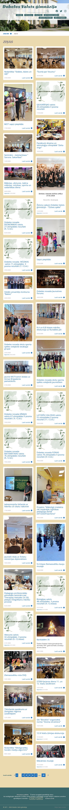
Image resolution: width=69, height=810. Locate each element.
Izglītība (38, 15)
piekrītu (39, 798)
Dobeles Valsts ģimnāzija (30, 6)
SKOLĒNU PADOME (46, 18)
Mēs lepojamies (60, 18)
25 (43, 775)
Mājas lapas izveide (60, 807)
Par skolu (28, 15)
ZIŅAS (63, 15)
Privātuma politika (23, 794)
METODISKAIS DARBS (51, 15)
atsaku (32, 798)
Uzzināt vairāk (49, 798)
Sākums (19, 15)
